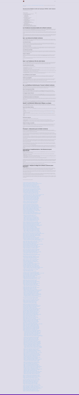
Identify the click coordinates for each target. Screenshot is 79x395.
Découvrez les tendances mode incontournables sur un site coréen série (32, 290)
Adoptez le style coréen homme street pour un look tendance (30, 383)
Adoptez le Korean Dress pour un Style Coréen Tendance (29, 282)
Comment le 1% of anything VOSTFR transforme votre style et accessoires (32, 376)
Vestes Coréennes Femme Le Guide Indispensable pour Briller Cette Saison (32, 189)
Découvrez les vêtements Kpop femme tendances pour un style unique (31, 223)
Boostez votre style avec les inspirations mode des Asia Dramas (31, 353)
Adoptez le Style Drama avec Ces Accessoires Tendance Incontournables (31, 330)
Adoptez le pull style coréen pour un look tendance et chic (30, 316)
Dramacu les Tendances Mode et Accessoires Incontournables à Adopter (32, 357)
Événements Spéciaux (26, 23)
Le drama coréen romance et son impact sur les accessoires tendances (32, 332)
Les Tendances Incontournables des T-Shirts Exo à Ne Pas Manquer (31, 321)
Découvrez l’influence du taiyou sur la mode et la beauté (30, 260)
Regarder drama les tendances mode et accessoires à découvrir (31, 349)
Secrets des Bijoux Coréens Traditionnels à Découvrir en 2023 (31, 257)
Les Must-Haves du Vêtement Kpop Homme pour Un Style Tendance (31, 193)
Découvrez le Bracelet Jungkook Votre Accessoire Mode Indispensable (31, 306)
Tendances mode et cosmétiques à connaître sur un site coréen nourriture (32, 294)
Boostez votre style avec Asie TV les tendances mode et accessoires (31, 186)
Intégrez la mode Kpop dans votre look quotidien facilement (30, 313)
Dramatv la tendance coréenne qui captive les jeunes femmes (31, 338)
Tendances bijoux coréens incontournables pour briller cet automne (32, 278)
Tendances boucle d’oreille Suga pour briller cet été (29, 288)
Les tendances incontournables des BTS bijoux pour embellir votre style (32, 305)
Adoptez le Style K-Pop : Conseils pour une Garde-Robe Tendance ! (31, 259)
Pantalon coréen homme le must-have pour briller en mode (30, 284)
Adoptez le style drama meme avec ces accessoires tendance (31, 340)
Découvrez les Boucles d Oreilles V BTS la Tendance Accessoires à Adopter (32, 314)
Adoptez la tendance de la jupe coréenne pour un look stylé (30, 377)
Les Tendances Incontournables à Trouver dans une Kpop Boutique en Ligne (32, 232)
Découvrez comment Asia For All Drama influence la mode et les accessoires (33, 352)
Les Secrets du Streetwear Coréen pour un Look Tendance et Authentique (31, 274)
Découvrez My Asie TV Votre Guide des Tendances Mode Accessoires (31, 187)
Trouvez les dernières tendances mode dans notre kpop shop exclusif (31, 263)
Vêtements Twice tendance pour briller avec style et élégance (30, 320)
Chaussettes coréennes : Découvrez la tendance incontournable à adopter (32, 308)
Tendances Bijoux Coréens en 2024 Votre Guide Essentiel (30, 286)
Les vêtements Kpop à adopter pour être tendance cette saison (30, 192)
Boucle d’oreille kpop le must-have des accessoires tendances (30, 297)
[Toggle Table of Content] (35, 13)
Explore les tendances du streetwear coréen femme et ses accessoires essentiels (33, 267)
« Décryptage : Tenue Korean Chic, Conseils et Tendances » (30, 264)
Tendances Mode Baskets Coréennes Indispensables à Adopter (30, 182)
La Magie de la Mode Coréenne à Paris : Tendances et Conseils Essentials (32, 195)
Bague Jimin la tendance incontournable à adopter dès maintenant (31, 312)
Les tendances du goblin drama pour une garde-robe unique (31, 356)
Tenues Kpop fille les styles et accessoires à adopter (30, 302)
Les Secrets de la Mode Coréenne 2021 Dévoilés (28, 211)
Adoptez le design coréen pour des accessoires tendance (30, 280)
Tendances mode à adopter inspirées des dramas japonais (30, 370)
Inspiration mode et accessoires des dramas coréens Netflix (31, 334)
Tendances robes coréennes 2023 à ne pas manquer (29, 276)
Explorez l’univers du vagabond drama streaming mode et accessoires (32, 350)
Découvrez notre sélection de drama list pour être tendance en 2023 (32, 367)
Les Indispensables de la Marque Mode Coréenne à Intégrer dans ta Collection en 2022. (33, 194)
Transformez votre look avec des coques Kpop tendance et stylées (31, 272)
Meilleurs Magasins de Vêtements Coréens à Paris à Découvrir (31, 252)
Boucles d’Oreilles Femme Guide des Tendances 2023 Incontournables (31, 249)
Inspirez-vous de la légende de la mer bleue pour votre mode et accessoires (32, 183)
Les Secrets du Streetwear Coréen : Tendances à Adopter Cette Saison (31, 266)
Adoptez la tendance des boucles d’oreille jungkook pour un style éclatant (32, 207)
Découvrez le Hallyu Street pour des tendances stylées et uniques (31, 299)
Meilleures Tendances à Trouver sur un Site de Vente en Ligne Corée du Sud (32, 388)
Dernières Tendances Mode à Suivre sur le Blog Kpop (29, 318)
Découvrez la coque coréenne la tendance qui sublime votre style (31, 206)
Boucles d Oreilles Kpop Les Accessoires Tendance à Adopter (30, 275)
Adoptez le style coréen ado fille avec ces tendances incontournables (31, 188)
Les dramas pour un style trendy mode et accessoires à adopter (31, 360)
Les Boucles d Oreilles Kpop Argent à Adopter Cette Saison (31, 298)
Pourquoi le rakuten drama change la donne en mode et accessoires (32, 348)
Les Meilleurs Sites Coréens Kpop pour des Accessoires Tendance (31, 291)
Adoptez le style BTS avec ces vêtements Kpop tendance (29, 226)
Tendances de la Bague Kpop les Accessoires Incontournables (30, 201)
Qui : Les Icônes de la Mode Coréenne (27, 14)
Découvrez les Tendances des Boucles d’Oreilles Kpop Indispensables (31, 281)
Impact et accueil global (26, 19)
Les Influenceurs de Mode (26, 16)
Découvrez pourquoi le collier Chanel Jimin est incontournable (30, 317)
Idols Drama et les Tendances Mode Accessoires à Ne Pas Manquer (31, 339)
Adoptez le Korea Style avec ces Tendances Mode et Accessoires (30, 300)
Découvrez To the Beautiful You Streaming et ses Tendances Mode (31, 386)
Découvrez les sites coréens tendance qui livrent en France (31, 292)
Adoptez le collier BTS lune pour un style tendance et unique (31, 217)
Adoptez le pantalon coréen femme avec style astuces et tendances (32, 285)
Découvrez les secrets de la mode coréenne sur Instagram (30, 227)
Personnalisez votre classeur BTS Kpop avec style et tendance (30, 269)
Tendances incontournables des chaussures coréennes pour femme (30, 324)
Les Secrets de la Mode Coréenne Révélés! (28, 262)
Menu (55, 1)
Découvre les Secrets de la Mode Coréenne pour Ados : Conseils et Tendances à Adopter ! (33, 233)
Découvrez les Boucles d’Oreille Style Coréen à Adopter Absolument (31, 237)
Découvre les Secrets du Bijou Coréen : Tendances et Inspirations (31, 256)
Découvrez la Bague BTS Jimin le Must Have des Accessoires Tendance (32, 254)
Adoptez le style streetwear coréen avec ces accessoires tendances (32, 268)
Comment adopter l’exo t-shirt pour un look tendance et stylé (30, 322)
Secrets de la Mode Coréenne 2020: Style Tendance (29, 236)
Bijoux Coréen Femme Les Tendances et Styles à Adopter (30, 258)
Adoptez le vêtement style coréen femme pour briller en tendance (31, 230)
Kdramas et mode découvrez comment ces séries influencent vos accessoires (33, 346)
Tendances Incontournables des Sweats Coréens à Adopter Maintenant (31, 287)
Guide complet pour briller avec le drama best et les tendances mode (32, 342)
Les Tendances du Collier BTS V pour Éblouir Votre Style (30, 216)
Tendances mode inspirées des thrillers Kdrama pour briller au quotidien (33, 347)
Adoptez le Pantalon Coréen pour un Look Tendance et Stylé (30, 329)
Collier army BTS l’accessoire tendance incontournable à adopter (31, 309)
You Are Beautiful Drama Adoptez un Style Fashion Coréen (30, 363)
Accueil (24, 5)
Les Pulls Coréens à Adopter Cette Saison (28, 270)
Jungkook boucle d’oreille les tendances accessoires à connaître (31, 325)
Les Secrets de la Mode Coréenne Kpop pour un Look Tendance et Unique (31, 210)
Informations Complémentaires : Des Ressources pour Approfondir (30, 25)
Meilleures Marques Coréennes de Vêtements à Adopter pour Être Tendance (32, 385)
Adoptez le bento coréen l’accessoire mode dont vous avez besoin (31, 326)
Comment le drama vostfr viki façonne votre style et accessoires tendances (33, 366)
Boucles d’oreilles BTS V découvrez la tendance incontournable (31, 198)
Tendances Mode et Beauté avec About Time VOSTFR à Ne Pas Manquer (31, 328)
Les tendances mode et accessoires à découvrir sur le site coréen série (32, 296)
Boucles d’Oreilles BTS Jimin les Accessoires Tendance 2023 (31, 199)
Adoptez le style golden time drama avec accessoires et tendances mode (32, 343)
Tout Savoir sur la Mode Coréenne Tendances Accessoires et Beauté (36, 5)
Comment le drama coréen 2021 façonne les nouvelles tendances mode (32, 333)
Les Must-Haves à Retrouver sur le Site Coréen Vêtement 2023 (31, 295)
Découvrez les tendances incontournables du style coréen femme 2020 (32, 231)
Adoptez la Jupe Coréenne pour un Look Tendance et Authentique (30, 247)
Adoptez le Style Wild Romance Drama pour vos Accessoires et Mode (32, 362)
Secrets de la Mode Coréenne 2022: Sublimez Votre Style (30, 243)
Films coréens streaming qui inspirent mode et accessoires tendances (31, 379)
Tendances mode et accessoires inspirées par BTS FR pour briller (31, 242)
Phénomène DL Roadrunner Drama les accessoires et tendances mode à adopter (33, 371)
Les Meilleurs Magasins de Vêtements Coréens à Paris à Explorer (31, 310)
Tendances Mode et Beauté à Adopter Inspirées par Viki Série (30, 389)
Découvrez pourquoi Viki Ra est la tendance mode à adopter (30, 382)
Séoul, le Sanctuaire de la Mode (27, 20)
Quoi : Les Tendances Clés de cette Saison (27, 17)
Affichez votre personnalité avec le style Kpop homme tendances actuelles (32, 222)
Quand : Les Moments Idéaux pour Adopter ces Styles (29, 22)
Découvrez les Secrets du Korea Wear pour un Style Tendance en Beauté (31, 246)
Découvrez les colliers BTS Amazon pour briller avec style (31, 220)
